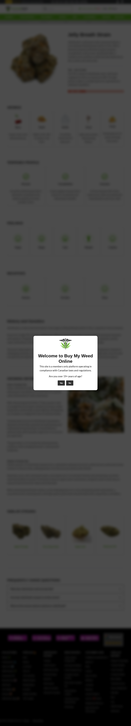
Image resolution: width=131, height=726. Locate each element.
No (70, 383)
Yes (61, 383)
